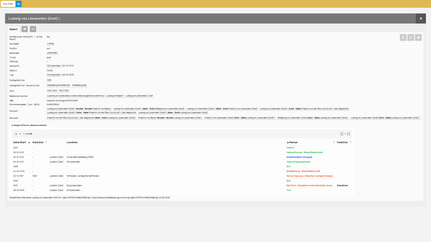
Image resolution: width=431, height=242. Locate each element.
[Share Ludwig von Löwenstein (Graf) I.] (418, 37)
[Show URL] (410, 37)
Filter (8, 4)
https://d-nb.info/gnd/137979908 (62, 100)
